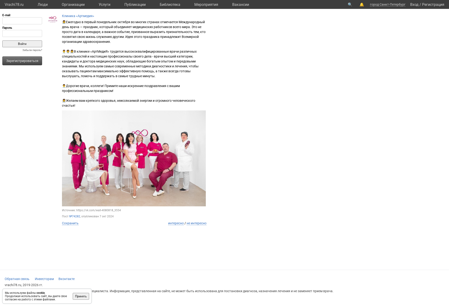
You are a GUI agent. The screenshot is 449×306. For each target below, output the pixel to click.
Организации (73, 4)
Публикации (135, 4)
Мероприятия (206, 4)
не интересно (196, 223)
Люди (43, 4)
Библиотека (170, 4)
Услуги (104, 4)
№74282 (74, 216)
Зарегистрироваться (22, 61)
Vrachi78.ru (14, 4)
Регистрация (433, 4)
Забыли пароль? (32, 50)
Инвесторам (44, 279)
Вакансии (240, 4)
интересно (176, 223)
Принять (81, 296)
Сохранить (70, 223)
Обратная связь (17, 279)
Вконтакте (66, 279)
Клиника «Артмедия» (78, 16)
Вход (414, 4)
